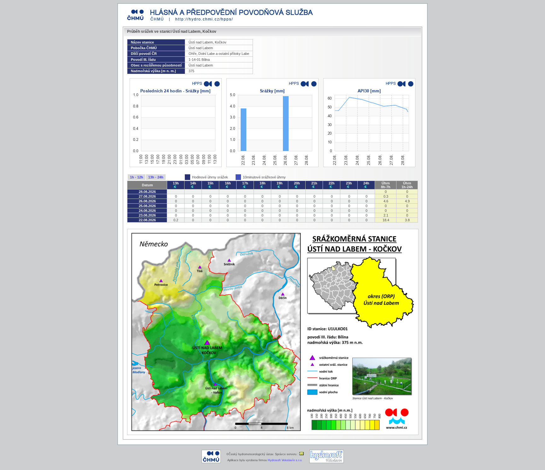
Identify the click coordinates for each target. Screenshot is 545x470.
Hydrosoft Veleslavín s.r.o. (285, 460)
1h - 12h (136, 177)
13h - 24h (155, 177)
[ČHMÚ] (211, 462)
